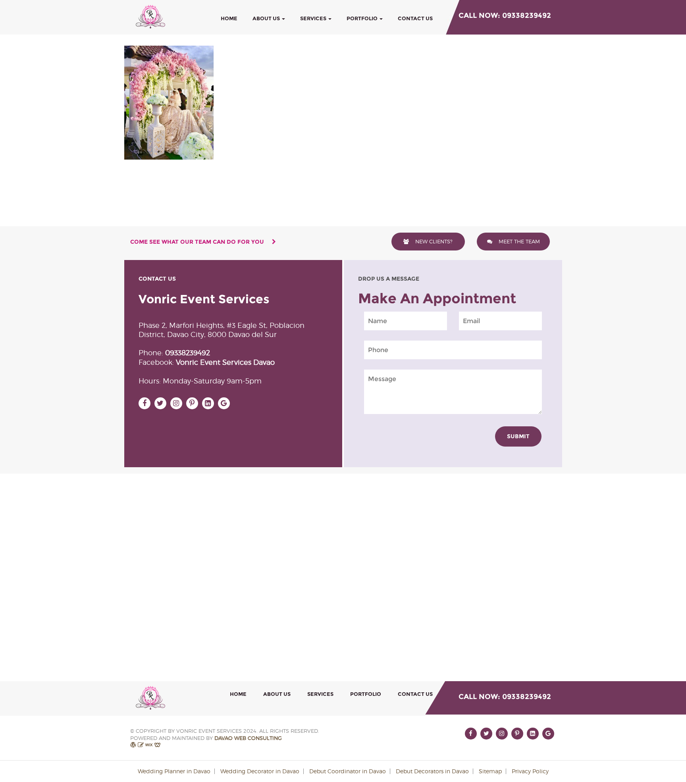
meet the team (518, 241)
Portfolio (363, 18)
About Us (266, 18)
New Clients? (433, 241)
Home (229, 18)
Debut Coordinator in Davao (347, 771)
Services (314, 18)
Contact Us (415, 18)
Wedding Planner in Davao (174, 771)
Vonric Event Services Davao (225, 362)
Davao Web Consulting (248, 738)
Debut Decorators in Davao (432, 771)
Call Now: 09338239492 (505, 15)
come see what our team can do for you (198, 242)
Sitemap (490, 771)
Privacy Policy (530, 771)
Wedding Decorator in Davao (259, 771)
